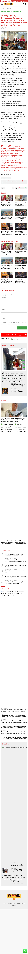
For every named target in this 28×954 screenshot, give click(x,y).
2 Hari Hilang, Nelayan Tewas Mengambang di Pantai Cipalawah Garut (15, 560)
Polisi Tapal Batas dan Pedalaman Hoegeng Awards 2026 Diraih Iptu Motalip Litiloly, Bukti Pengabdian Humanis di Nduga (12, 164)
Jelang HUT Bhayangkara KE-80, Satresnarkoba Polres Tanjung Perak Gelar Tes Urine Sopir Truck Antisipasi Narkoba (20, 542)
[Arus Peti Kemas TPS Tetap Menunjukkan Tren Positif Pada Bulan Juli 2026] (7, 212)
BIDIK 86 (6, 28)
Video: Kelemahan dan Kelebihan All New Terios (15, 571)
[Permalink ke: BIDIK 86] (2, 28)
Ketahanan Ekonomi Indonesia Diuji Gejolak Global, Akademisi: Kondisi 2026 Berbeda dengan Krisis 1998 (7, 542)
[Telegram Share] (22, 188)
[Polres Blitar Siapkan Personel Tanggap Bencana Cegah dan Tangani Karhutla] (21, 212)
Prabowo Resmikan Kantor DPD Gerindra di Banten (15, 566)
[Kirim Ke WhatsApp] (25, 188)
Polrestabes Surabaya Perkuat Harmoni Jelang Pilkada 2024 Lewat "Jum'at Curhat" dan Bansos (13, 182)
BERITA (3, 11)
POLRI (10, 13)
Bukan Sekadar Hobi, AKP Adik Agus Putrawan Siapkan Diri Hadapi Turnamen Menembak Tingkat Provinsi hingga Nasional (13, 152)
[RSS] (14, 899)
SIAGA (14, 13)
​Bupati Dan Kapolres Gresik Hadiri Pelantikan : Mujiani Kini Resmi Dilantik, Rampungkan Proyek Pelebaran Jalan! (18, 385)
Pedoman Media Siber (9, 903)
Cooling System (6, 178)
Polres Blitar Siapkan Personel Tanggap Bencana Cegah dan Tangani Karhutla (14, 159)
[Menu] (2, 4)
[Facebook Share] (13, 188)
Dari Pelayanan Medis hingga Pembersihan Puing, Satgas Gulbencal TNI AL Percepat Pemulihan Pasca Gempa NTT (14, 710)
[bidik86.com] (8, 4)
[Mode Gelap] (23, 4)
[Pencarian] (26, 4)
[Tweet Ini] (16, 188)
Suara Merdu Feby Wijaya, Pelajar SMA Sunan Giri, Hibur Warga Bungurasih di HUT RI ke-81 (13, 147)
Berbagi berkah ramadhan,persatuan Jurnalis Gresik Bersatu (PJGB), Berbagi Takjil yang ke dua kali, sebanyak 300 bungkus (13, 732)
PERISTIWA (19, 11)
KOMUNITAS (12, 11)
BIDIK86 (7, 11)
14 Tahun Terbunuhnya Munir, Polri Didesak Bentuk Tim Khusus (16, 577)
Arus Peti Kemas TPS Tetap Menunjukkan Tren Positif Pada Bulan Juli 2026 (13, 156)
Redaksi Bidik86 (21, 903)
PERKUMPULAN (5, 13)
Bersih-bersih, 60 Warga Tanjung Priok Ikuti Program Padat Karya (15, 582)
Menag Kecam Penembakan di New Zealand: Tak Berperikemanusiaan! (14, 555)
